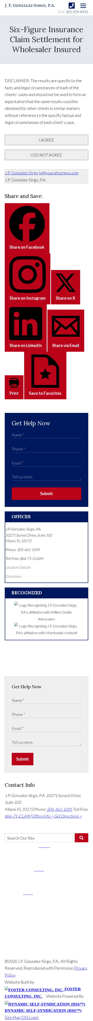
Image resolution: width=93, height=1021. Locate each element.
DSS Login (30, 1017)
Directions (13, 576)
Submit (46, 493)
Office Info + (42, 816)
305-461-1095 (59, 809)
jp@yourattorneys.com (59, 172)
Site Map (13, 1017)
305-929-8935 (77, 12)
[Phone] (72, 5)
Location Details (17, 567)
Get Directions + (68, 816)
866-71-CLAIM (18, 816)
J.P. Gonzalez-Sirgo (21, 172)
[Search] (81, 837)
